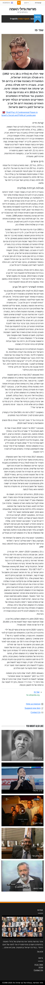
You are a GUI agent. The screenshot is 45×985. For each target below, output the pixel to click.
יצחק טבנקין (37, 758)
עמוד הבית (38, 965)
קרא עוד (40, 951)
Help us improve (33, 704)
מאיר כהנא (38, 888)
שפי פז (37, 692)
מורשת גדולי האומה (22, 9)
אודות (41, 967)
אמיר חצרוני (37, 823)
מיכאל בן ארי (37, 856)
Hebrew (6, 3)
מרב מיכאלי (37, 791)
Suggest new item (32, 708)
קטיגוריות (38, 3)
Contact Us (35, 712)
